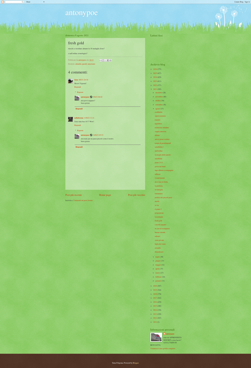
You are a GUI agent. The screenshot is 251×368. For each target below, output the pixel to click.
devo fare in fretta (161, 182)
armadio (158, 248)
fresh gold (158, 220)
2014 (155, 310)
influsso (157, 174)
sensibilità (158, 158)
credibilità (158, 112)
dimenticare (159, 252)
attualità (78, 64)
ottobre (158, 100)
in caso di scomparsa (162, 228)
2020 (155, 286)
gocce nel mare (160, 166)
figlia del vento (160, 244)
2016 (155, 302)
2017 (155, 298)
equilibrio (158, 123)
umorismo (91, 64)
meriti (157, 201)
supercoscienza (160, 116)
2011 (155, 322)
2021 (155, 89)
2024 (155, 77)
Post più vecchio (136, 194)
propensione (159, 213)
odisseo (157, 236)
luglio (157, 257)
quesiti (84, 64)
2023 (155, 81)
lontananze (159, 193)
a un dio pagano (160, 224)
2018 (155, 294)
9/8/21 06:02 (97, 97)
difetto (157, 135)
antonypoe (81, 12)
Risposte (80, 92)
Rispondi (77, 87)
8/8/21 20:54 (83, 79)
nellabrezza (78, 118)
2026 (155, 69)
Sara (76, 79)
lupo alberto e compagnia (164, 170)
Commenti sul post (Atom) (83, 200)
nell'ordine (158, 151)
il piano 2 (158, 209)
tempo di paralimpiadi (163, 143)
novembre (159, 96)
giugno (158, 260)
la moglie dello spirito (163, 154)
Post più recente (73, 194)
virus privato (159, 240)
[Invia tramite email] (100, 60)
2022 (155, 85)
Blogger (136, 363)
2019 (155, 290)
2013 (155, 314)
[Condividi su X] (105, 60)
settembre (159, 104)
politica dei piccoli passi (163, 197)
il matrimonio (160, 178)
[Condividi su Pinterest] (110, 60)
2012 (155, 318)
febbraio (158, 277)
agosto (158, 108)
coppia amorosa (160, 131)
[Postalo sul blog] (103, 60)
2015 (155, 306)
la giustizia (159, 186)
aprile (157, 268)
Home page (105, 194)
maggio (158, 264)
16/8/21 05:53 (98, 135)
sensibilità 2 (159, 147)
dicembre (159, 92)
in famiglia (159, 189)
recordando (159, 217)
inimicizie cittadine (162, 127)
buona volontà (160, 232)
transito (157, 120)
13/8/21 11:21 (89, 118)
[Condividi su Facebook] (108, 60)
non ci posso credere (162, 139)
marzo (157, 272)
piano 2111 (159, 162)
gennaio (158, 280)
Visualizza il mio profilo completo (162, 348)
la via (157, 205)
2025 (155, 73)
